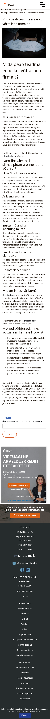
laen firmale (27, 98)
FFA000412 (37, 500)
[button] (42, 5)
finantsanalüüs (20, 180)
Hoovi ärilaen (8, 295)
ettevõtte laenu (9, 156)
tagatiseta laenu (29, 320)
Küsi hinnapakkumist (25, 515)
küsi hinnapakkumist (19, 485)
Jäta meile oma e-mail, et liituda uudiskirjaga (22, 421)
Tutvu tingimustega (24, 496)
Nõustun (25, 715)
